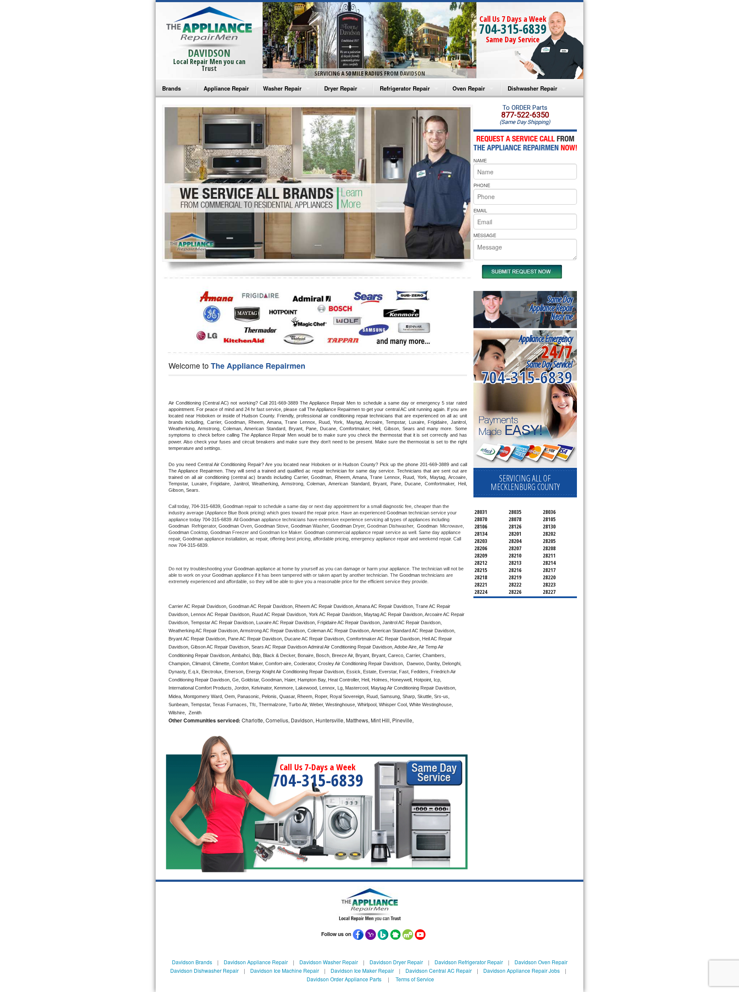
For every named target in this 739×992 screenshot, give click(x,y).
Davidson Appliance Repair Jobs (521, 970)
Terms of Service (415, 979)
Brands (171, 88)
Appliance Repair (226, 88)
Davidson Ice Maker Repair (362, 970)
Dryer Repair (340, 88)
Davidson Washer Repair (328, 962)
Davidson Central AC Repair (438, 970)
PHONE (481, 185)
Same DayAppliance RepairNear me (551, 307)
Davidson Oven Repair (541, 962)
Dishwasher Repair (532, 88)
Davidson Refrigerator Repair (469, 962)
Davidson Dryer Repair (396, 962)
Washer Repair (282, 88)
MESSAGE (484, 235)
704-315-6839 (513, 29)
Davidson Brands (192, 962)
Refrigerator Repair (405, 88)
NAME (480, 160)
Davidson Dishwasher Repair (204, 970)
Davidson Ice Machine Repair (284, 970)
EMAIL (480, 210)
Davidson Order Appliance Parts (344, 979)
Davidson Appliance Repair (256, 962)
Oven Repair (468, 88)
